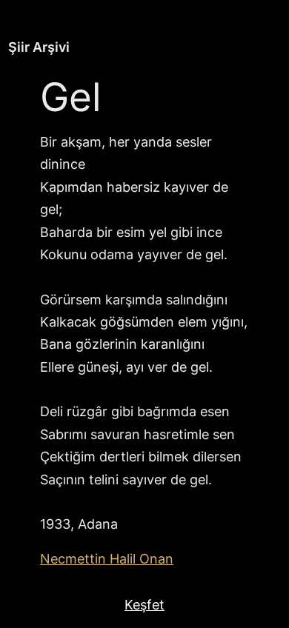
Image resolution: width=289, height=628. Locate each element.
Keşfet (144, 604)
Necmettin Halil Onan (106, 559)
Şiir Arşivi (39, 47)
